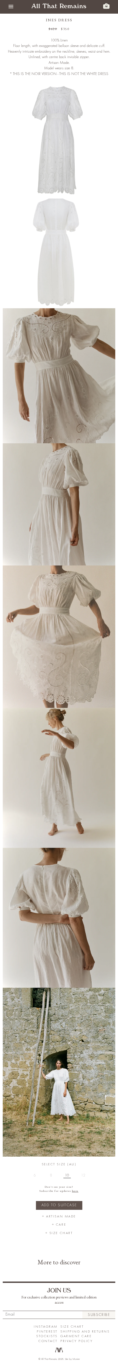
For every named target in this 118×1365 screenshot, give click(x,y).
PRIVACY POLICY (76, 1341)
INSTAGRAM (46, 1326)
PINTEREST (47, 1331)
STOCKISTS (47, 1336)
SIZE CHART (72, 1326)
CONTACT (48, 1341)
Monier (76, 1359)
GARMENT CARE (76, 1336)
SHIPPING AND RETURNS (84, 1331)
